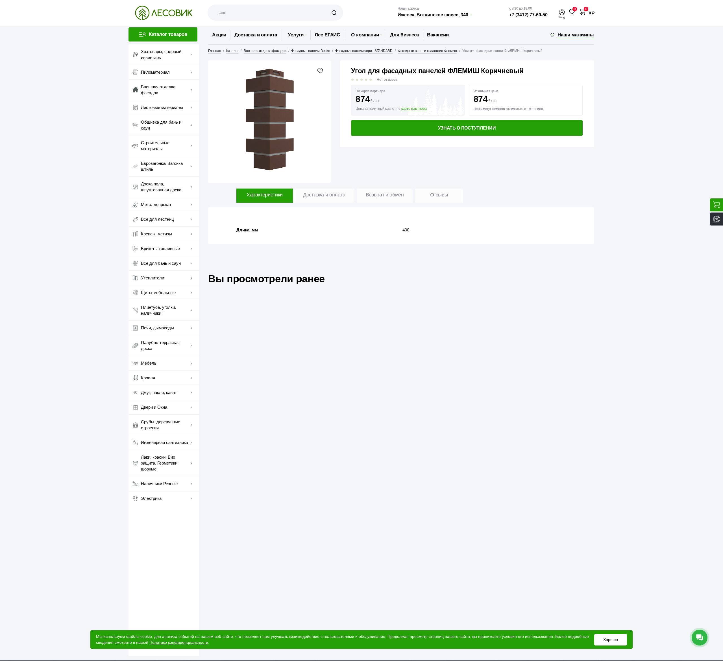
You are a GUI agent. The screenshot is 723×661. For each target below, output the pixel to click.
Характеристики (265, 195)
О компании (365, 35)
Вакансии (438, 35)
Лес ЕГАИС (327, 35)
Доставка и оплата (255, 35)
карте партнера (414, 109)
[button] (562, 12)
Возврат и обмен (385, 195)
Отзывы (439, 195)
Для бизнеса (404, 35)
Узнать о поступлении (467, 128)
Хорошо (610, 639)
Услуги (296, 35)
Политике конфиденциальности (178, 642)
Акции (219, 35)
